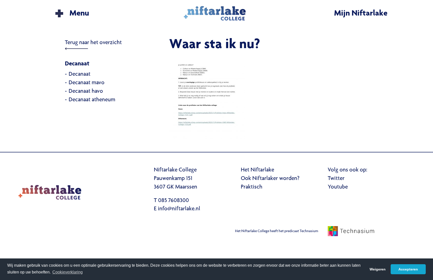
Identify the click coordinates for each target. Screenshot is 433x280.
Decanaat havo (86, 91)
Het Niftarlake (257, 170)
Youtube (338, 187)
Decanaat (79, 74)
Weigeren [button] (378, 269)
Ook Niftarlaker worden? (270, 178)
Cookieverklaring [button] (67, 272)
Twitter (336, 178)
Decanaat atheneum (92, 100)
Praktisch (251, 187)
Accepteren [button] (408, 269)
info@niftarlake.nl (179, 209)
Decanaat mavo (86, 83)
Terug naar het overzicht (93, 43)
